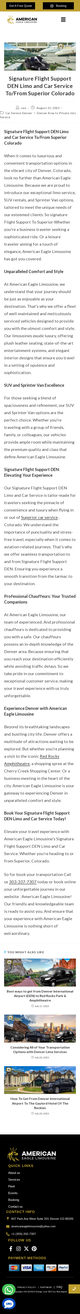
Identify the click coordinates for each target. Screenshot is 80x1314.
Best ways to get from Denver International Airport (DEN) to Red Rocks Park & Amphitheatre (40, 995)
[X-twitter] (26, 1248)
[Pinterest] (34, 1248)
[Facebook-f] (10, 1248)
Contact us (15, 1206)
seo (23, 108)
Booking (13, 1200)
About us (14, 1173)
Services (14, 1179)
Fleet (11, 1186)
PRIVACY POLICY (27, 1287)
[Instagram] (18, 1248)
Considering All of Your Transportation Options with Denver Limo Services (40, 1049)
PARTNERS (46, 1287)
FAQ (60, 1287)
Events (13, 1193)
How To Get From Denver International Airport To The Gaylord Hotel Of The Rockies (40, 1103)
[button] (63, 19)
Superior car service (39, 517)
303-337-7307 (23, 881)
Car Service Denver (19, 113)
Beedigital (62, 1291)
